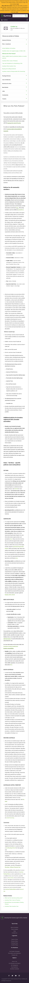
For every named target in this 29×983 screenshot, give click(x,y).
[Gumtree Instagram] (19, 975)
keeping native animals (10, 594)
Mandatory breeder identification (10, 646)
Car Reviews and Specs (14, 963)
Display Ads (14, 955)
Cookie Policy (14, 944)
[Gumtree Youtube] (15, 975)
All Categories (14, 965)
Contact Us (14, 933)
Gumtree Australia (14, 968)
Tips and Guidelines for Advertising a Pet (12, 63)
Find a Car (14, 961)
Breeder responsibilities (8, 648)
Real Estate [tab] (5, 87)
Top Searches (14, 967)
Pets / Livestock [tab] (6, 44)
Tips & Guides (14, 929)
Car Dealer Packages (14, 951)
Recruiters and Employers (14, 953)
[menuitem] (6, 16)
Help (14, 931)
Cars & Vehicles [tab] (6, 79)
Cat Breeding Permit (11, 847)
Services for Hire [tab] (6, 83)
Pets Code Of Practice (16, 123)
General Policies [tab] (6, 40)
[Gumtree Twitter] (12, 975)
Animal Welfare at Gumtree (8, 48)
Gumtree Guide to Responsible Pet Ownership (13, 71)
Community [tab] (5, 95)
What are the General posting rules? (14, 898)
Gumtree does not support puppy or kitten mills (13, 50)
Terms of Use (11, 877)
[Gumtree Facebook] (9, 975)
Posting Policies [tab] (6, 75)
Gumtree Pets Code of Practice (10, 60)
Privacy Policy (14, 941)
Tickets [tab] (4, 98)
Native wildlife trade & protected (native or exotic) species (14, 57)
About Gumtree (14, 927)
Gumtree (5, 19)
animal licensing (10, 817)
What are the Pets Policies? (9, 53)
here (18, 4)
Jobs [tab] (3, 91)
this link (16, 488)
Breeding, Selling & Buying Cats (12, 867)
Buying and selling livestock (9, 68)
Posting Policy (14, 943)
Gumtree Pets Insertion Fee (9, 66)
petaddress (21, 209)
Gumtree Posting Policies (10, 889)
